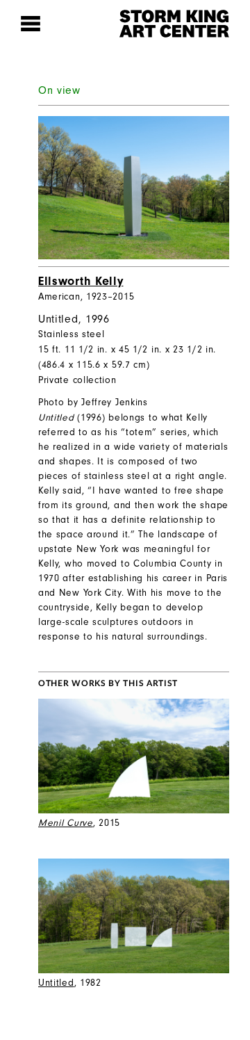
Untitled (56, 983)
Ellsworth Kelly (81, 281)
